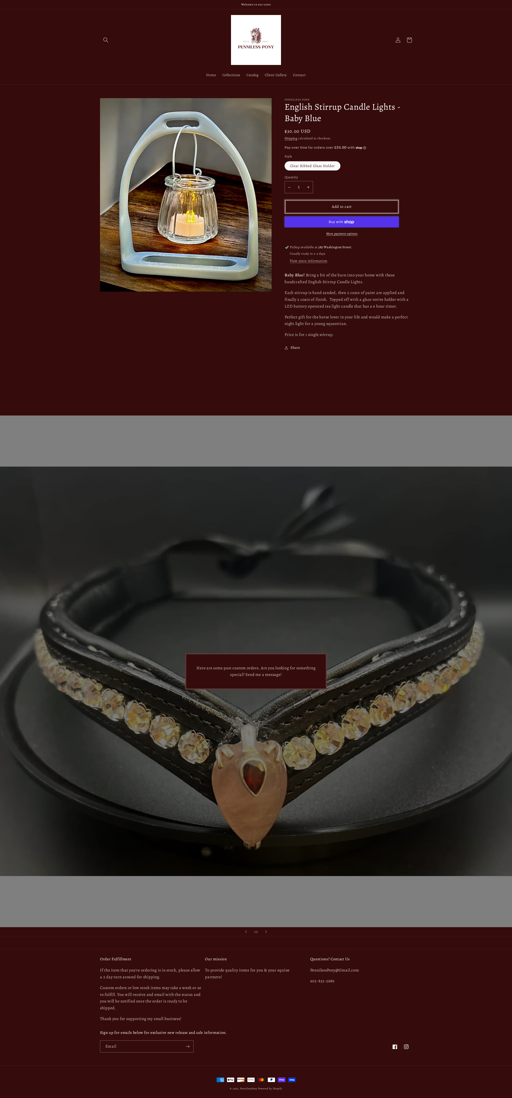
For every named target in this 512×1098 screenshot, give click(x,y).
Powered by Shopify (270, 1088)
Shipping (291, 138)
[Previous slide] (245, 931)
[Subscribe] (187, 1046)
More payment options (342, 234)
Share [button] (295, 347)
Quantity (291, 177)
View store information (308, 261)
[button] (105, 40)
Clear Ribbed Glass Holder (312, 165)
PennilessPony (248, 1088)
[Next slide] (266, 931)
